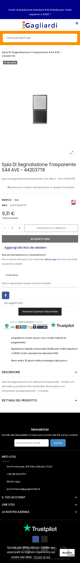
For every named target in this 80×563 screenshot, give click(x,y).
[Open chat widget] (71, 554)
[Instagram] (44, 539)
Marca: (7, 200)
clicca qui (50, 259)
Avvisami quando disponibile (40, 311)
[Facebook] (35, 539)
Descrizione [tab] (11, 372)
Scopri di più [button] (42, 557)
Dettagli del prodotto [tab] (19, 400)
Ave (16, 200)
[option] (40, 109)
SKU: (4, 205)
